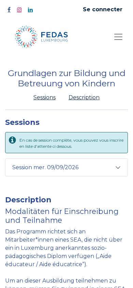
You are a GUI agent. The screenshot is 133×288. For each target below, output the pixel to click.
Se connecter (102, 9)
